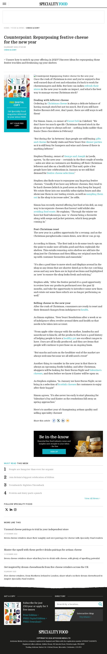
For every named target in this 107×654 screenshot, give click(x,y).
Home (6, 28)
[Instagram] (15, 510)
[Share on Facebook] (54, 420)
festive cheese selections (60, 173)
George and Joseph (74, 156)
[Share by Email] (67, 420)
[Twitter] (6, 510)
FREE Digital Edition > (35, 618)
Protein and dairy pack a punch (25, 493)
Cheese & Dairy (10, 50)
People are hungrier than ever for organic (31, 469)
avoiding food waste (44, 211)
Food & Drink (17, 28)
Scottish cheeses (67, 384)
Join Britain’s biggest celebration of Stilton (31, 477)
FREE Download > (32, 622)
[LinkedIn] (11, 510)
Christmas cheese (57, 103)
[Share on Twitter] (58, 420)
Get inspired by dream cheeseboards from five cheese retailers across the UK (46, 567)
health (84, 310)
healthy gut (70, 338)
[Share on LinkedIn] (63, 420)
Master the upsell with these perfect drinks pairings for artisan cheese (43, 550)
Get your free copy (17, 124)
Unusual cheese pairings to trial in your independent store (36, 529)
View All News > (92, 498)
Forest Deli (73, 121)
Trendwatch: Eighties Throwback (26, 485)
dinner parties (94, 142)
